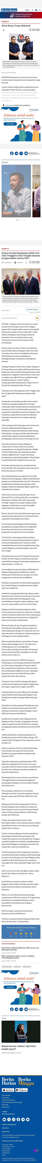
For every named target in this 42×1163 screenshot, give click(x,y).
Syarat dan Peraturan (8, 1100)
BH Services (5, 1107)
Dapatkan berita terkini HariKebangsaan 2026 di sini (23, 15)
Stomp (4, 1155)
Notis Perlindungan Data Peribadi (12, 1102)
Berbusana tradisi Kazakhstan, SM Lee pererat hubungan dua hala (20, 949)
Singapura (5, 21)
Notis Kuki (5, 1105)
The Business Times (8, 1146)
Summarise (8, 262)
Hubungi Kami (6, 1095)
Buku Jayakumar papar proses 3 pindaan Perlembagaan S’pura (18, 957)
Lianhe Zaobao (6, 1148)
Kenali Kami (5, 1097)
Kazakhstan (17, 966)
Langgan (4, 1111)
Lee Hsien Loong (7, 966)
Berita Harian (6, 1151)
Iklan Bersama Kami (8, 1114)
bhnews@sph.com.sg (12, 1137)
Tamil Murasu (6, 1153)
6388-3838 (5, 1128)
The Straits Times (7, 1144)
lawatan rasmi (26, 966)
